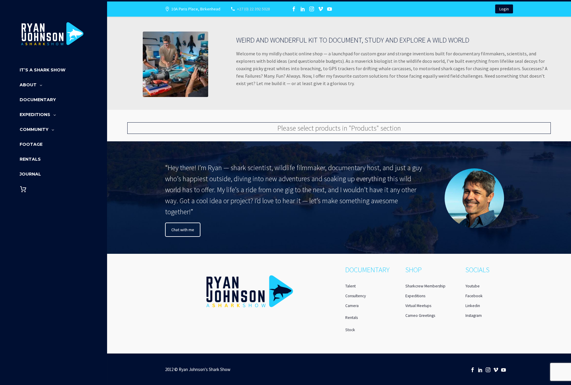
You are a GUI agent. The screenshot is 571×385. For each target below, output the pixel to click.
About (28, 84)
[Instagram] (311, 9)
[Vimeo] (320, 9)
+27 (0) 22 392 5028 (253, 9)
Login (504, 9)
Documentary (38, 99)
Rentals (30, 159)
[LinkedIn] (302, 9)
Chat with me (182, 229)
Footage (31, 144)
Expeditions (35, 114)
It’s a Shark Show (42, 70)
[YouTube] (329, 9)
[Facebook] (293, 9)
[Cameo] (338, 9)
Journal (30, 174)
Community (34, 129)
